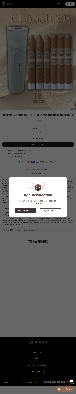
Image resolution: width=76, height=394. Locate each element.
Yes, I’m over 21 (25, 210)
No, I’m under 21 (50, 210)
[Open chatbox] (71, 381)
